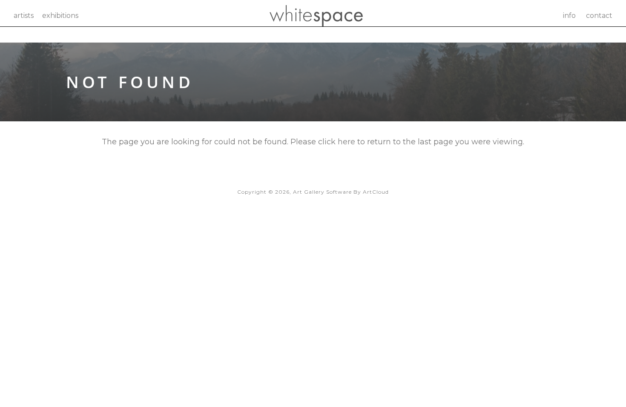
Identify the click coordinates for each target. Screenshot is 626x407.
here (346, 141)
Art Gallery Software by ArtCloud (341, 192)
